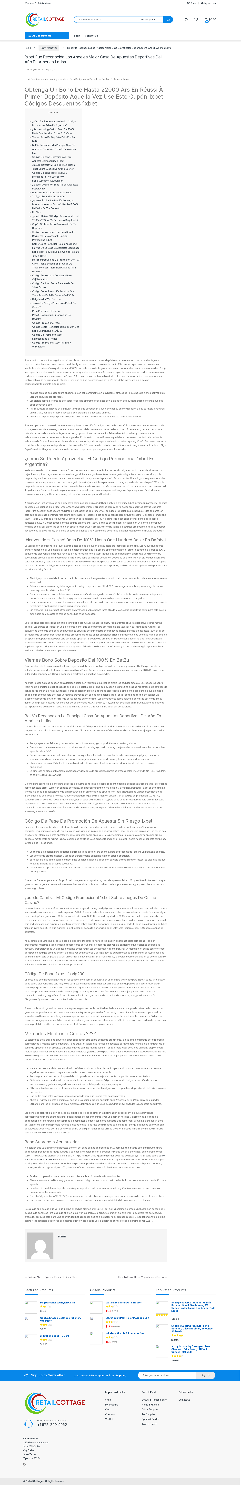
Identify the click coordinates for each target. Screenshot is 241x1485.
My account (210, 3)
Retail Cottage (34, 1481)
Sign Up (205, 1375)
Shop (193, 3)
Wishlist (109, 1419)
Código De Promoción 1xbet (47, 334)
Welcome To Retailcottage (38, 3)
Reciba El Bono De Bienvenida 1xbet (51, 192)
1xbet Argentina (49, 47)
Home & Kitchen (150, 1404)
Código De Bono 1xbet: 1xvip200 (49, 172)
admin (62, 1236)
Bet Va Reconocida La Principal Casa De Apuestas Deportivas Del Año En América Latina (54, 149)
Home (28, 47)
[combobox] (106, 19)
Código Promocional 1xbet (46, 322)
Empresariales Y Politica (44, 338)
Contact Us (91, 35)
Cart (107, 1409)
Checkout (110, 1414)
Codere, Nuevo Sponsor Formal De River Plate (51, 1277)
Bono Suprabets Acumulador (47, 180)
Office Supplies (150, 1409)
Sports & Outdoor (151, 1419)
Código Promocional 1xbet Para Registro (53, 232)
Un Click (36, 212)
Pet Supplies (148, 1414)
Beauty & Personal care (154, 1399)
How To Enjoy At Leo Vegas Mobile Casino (142, 1277)
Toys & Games (149, 1424)
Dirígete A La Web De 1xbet (46, 299)
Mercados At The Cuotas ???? (48, 176)
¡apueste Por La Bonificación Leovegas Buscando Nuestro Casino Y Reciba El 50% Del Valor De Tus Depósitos (55, 204)
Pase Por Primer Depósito (46, 311)
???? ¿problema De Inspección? (49, 196)
